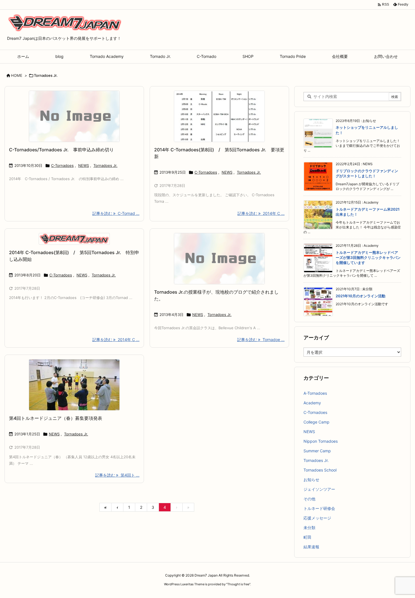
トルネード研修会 (319, 508)
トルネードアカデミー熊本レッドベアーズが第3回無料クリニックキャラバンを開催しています (368, 257)
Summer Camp (317, 450)
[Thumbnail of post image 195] (74, 239)
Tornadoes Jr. (105, 165)
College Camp (316, 422)
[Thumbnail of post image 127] (74, 385)
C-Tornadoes (62, 165)
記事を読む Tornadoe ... (261, 339)
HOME (16, 75)
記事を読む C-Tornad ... (115, 213)
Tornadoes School (320, 470)
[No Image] (74, 116)
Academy (312, 402)
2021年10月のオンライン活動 (360, 296)
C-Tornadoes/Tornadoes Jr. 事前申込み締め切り (61, 149)
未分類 (309, 527)
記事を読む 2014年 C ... (261, 213)
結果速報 (311, 546)
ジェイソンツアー (319, 489)
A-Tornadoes (315, 393)
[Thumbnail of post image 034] (219, 116)
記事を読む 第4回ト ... (117, 475)
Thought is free (238, 584)
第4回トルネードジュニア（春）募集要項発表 (55, 418)
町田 (307, 537)
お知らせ (311, 479)
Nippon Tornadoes (320, 441)
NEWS (83, 165)
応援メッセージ (317, 518)
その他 (309, 498)
